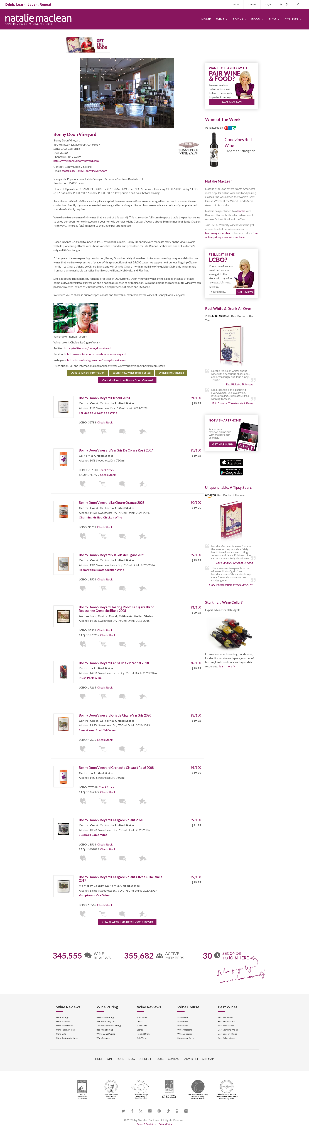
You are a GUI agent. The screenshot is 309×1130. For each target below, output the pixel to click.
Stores (140, 1029)
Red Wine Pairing (105, 1029)
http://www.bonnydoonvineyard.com (76, 160)
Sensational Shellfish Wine (97, 730)
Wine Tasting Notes (65, 1029)
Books (237, 19)
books (241, 211)
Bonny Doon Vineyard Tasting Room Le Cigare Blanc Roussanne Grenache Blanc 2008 (116, 609)
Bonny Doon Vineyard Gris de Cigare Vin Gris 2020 (115, 715)
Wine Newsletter (64, 1025)
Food (255, 19)
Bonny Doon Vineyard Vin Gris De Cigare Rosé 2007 (116, 450)
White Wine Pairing (106, 1033)
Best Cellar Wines (226, 1038)
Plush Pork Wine (90, 677)
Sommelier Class (185, 1038)
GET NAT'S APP (222, 444)
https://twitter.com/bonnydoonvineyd (87, 348)
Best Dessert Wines (227, 1033)
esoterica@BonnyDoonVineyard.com (84, 170)
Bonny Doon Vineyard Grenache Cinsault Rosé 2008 (116, 768)
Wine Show (182, 1021)
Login (268, 4)
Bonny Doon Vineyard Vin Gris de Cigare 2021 (112, 555)
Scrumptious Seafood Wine (98, 412)
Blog (272, 19)
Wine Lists (61, 1033)
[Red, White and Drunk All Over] (231, 346)
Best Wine (142, 1017)
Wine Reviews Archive (67, 1038)
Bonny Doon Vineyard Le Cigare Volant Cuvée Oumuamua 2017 (120, 878)
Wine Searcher (63, 1021)
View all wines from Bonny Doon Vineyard (127, 380)
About (236, 4)
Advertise (191, 1058)
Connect (145, 1058)
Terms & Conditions (146, 1124)
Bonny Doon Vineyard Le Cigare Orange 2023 (111, 503)
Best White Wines (226, 1021)
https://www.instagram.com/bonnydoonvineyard (97, 360)
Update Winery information (87, 372)
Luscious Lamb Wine (93, 834)
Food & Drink (143, 1033)
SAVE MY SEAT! (232, 102)
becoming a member (217, 233)
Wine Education (185, 1033)
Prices (140, 1021)
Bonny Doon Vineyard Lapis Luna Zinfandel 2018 (114, 663)
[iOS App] (231, 462)
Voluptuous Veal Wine (94, 895)
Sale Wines (142, 1038)
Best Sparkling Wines (228, 1029)
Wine (220, 19)
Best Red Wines (225, 1017)
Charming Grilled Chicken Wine (100, 517)
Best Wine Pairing (105, 1017)
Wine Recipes (103, 1038)
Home (206, 19)
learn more (225, 666)
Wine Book (182, 1025)
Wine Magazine (184, 1029)
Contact (252, 4)
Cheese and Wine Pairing (109, 1025)
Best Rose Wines (226, 1025)
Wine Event (182, 1017)
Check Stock (105, 422)
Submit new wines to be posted (132, 372)
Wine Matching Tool (106, 1021)
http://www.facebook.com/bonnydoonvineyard (96, 354)
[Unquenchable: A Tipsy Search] (231, 521)
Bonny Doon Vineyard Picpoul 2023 (104, 398)
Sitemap (208, 1058)
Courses (291, 19)
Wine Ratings (62, 1017)
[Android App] (231, 471)
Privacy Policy (165, 1124)
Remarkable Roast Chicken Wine (101, 569)
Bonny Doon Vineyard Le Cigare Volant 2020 (111, 820)
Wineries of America (171, 372)
